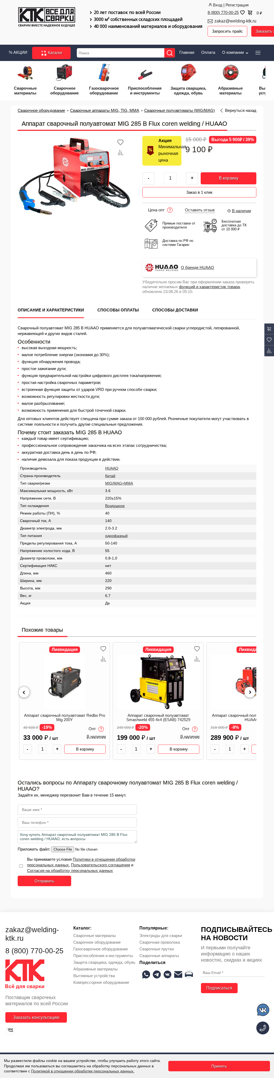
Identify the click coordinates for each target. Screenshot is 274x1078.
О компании (233, 52)
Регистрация (237, 5)
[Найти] (169, 53)
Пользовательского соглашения (100, 865)
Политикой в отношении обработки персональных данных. (82, 1071)
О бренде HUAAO (197, 267)
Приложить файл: (34, 849)
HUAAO (111, 468)
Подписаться (219, 988)
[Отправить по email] (178, 974)
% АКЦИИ (18, 52)
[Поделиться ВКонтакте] (167, 974)
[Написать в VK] (263, 1011)
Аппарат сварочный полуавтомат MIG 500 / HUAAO (158, 717)
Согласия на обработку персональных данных (70, 870)
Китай (110, 476)
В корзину (228, 178)
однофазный (116, 536)
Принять (219, 1066)
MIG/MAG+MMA (119, 483)
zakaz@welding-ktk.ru (235, 21)
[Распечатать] (189, 974)
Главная (186, 52)
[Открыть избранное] (242, 12)
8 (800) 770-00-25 (223, 12)
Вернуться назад (240, 110)
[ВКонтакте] (10, 1030)
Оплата (208, 52)
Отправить (44, 881)
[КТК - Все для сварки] (47, 20)
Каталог (54, 52)
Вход (217, 5)
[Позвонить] (262, 1028)
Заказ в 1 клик (199, 192)
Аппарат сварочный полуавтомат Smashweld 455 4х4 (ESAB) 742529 (65, 717)
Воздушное (115, 506)
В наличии (241, 210)
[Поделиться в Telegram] (157, 974)
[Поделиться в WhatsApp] (146, 974)
